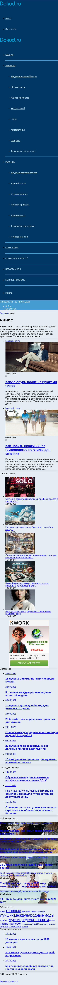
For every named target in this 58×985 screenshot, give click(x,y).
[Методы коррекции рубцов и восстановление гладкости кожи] (20, 609)
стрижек (4, 926)
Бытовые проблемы (15, 280)
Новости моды (13, 269)
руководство (27, 924)
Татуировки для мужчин (23, 226)
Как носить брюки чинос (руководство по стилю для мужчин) (27, 449)
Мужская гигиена (19, 237)
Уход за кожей (18, 108)
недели (28, 920)
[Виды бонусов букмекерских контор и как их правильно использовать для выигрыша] (20, 581)
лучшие (41, 911)
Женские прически (20, 98)
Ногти (14, 119)
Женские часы (18, 87)
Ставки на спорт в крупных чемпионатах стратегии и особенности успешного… (30, 556)
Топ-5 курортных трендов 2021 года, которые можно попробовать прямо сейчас (28, 885)
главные (13, 910)
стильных (51, 924)
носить (4, 923)
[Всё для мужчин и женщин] (10, 5)
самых (35, 924)
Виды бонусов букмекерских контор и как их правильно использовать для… (27, 584)
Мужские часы (18, 215)
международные (29, 915)
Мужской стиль (18, 183)
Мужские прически (20, 205)
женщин (26, 911)
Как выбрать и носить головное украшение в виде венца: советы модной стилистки (28, 850)
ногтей (52, 920)
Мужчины (10, 162)
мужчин (15, 920)
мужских (4, 920)
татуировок (15, 926)
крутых (34, 911)
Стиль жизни (11, 247)
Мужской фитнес (19, 194)
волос (3, 911)
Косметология (18, 130)
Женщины (10, 66)
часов (25, 926)
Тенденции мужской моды (24, 173)
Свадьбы (15, 140)
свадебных (43, 924)
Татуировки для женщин (23, 151)
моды (49, 915)
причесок (15, 923)
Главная (4, 313)
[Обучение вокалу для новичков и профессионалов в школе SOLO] (20, 496)
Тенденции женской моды (24, 76)
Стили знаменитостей (16, 258)
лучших (7, 915)
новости (41, 920)
